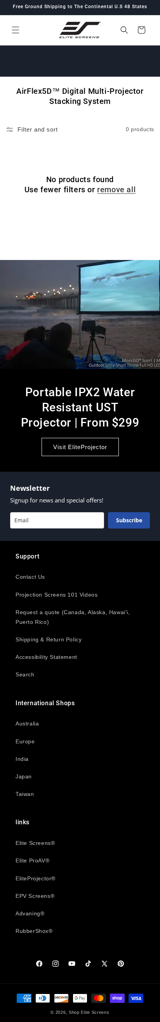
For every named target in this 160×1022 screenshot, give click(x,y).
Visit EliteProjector (80, 446)
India (22, 759)
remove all (116, 189)
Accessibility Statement (46, 657)
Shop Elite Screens (89, 1012)
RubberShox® (34, 931)
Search (25, 674)
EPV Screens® (35, 896)
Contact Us (30, 577)
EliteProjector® (36, 878)
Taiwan (25, 794)
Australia (27, 723)
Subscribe (129, 520)
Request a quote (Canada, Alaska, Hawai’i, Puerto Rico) (73, 617)
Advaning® (30, 913)
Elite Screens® (35, 843)
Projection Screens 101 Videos (56, 595)
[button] (15, 30)
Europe (25, 741)
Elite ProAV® (32, 860)
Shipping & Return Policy (49, 639)
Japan (24, 776)
